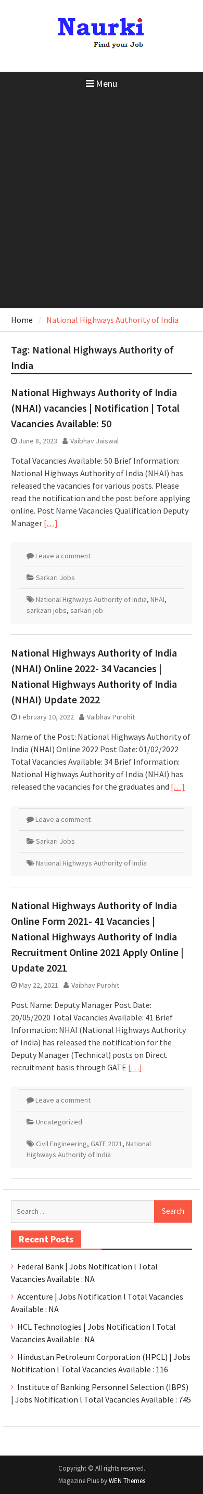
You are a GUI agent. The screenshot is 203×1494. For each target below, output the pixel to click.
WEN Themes (127, 1480)
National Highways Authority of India (91, 599)
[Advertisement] (101, 201)
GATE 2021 (106, 1143)
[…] (51, 523)
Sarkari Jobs (55, 577)
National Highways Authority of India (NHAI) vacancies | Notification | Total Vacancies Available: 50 (95, 408)
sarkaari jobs (47, 610)
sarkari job (86, 610)
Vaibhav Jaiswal (94, 440)
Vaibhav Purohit (111, 717)
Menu (106, 83)
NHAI (157, 599)
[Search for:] (101, 1210)
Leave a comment (63, 555)
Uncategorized (59, 1121)
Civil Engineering (61, 1143)
